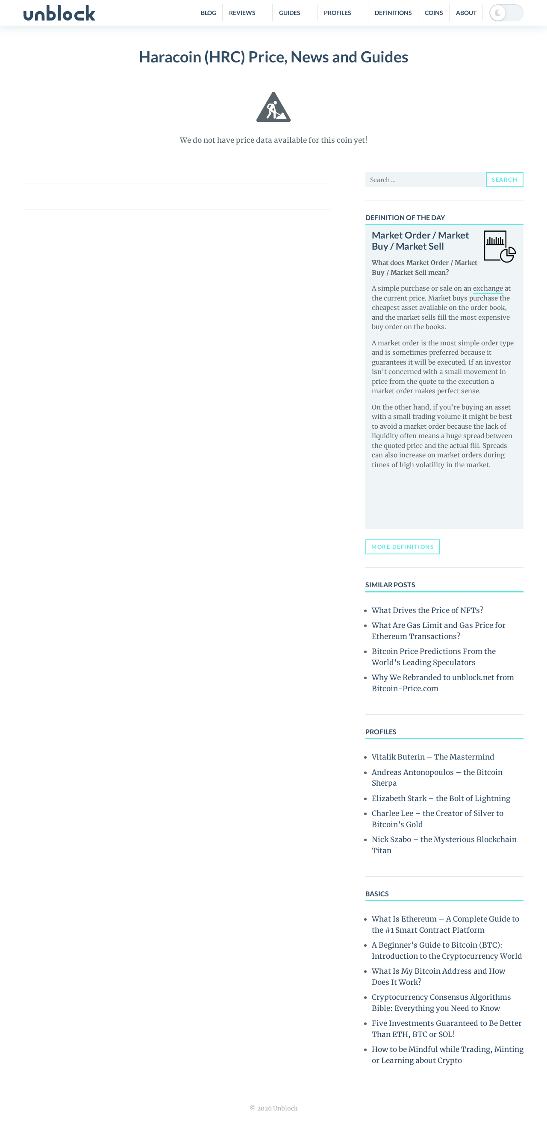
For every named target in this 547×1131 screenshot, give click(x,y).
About (466, 12)
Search (505, 179)
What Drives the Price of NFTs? (427, 610)
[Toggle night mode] (506, 12)
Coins (434, 12)
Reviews (242, 12)
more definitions (402, 546)
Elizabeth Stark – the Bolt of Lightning (441, 798)
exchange (488, 288)
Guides (289, 12)
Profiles (337, 12)
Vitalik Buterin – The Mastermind (433, 757)
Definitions (393, 12)
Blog (208, 12)
